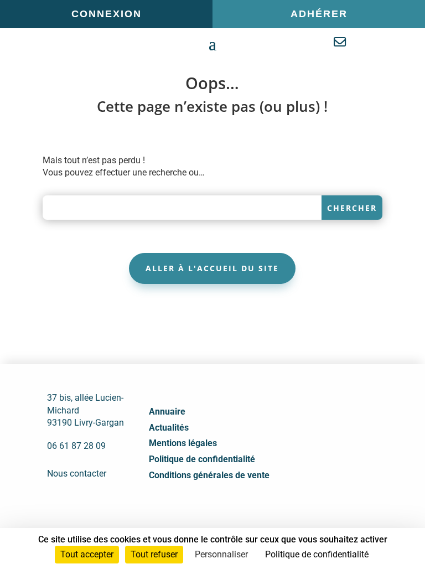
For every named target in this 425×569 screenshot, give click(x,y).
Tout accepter (86, 554)
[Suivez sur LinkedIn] (326, 458)
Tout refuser (154, 554)
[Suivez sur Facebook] (302, 458)
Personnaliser (221, 554)
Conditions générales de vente (209, 475)
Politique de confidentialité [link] (317, 554)
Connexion (106, 13)
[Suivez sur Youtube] (350, 458)
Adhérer (319, 13)
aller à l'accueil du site (212, 268)
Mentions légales (183, 443)
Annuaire (167, 411)
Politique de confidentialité (202, 459)
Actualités (169, 427)
